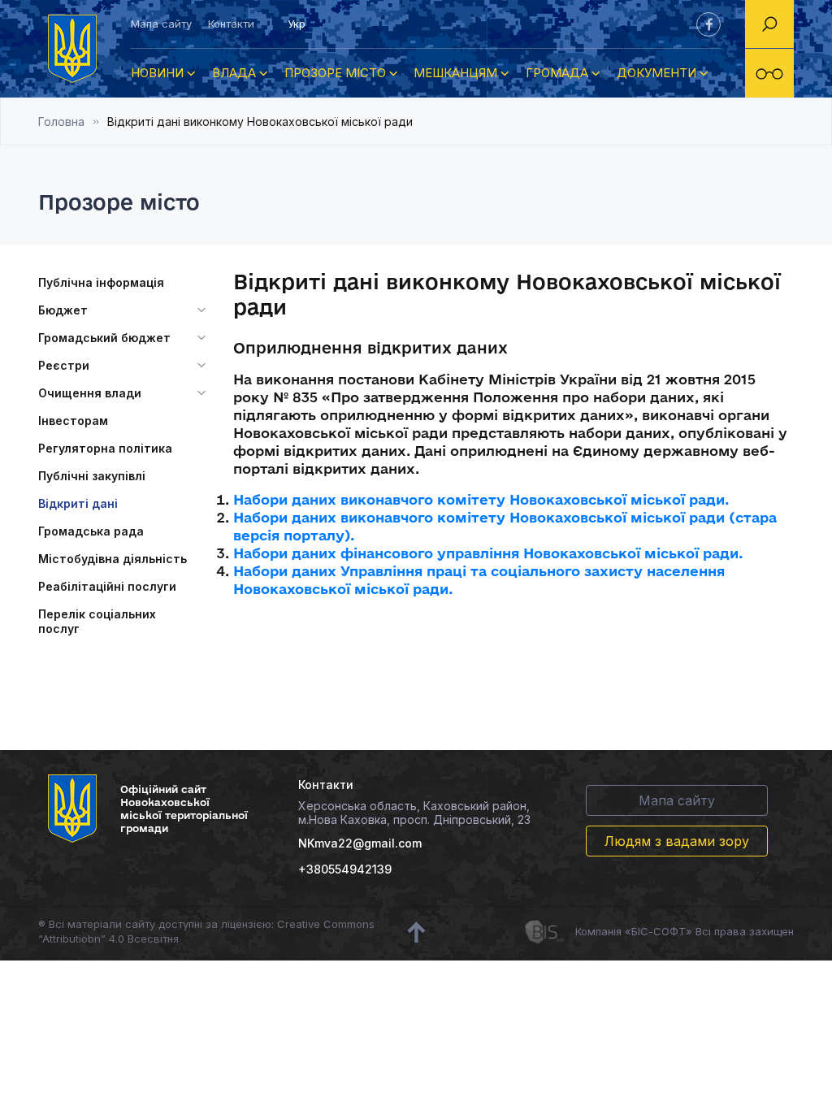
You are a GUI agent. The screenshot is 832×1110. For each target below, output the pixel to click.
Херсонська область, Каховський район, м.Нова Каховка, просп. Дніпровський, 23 (414, 812)
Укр (297, 23)
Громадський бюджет (104, 338)
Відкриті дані (78, 503)
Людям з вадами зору (676, 841)
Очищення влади (89, 393)
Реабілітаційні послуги (107, 586)
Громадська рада (91, 531)
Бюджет (63, 310)
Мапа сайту (161, 23)
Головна (61, 121)
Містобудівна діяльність (112, 559)
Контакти (231, 23)
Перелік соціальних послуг (97, 621)
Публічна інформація (101, 282)
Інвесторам (73, 420)
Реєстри (63, 365)
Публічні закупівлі (91, 476)
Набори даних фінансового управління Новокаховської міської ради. (488, 553)
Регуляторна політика (105, 448)
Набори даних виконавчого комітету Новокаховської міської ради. (481, 499)
